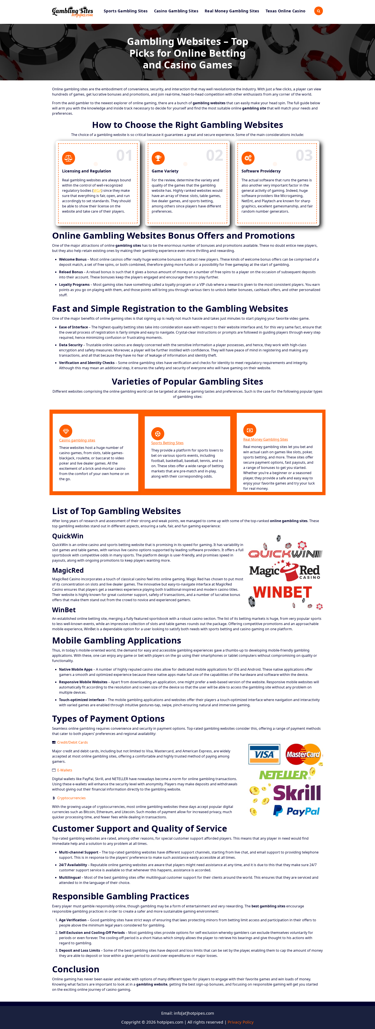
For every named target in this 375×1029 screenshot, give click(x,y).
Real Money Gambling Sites (232, 10)
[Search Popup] (318, 11)
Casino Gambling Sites (176, 10)
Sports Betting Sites (167, 442)
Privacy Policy (241, 1022)
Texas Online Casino (286, 10)
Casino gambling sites (77, 440)
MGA (97, 190)
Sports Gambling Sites (126, 10)
